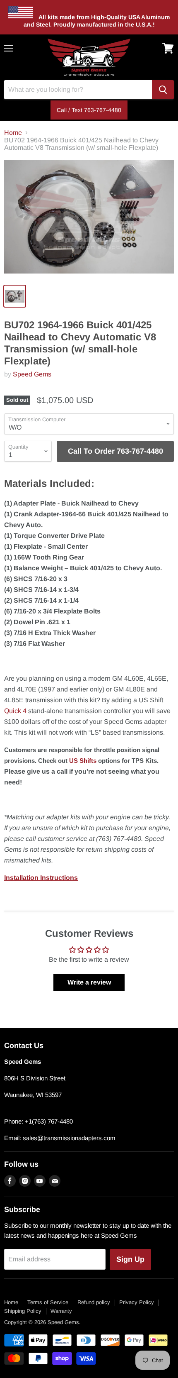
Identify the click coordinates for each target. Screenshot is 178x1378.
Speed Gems (32, 374)
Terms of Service (47, 1302)
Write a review (89, 982)
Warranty (61, 1311)
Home (13, 132)
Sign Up (130, 1259)
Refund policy (93, 1302)
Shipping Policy (22, 1311)
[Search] (163, 89)
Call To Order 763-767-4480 (115, 451)
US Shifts (82, 760)
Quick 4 (15, 710)
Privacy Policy (136, 1302)
